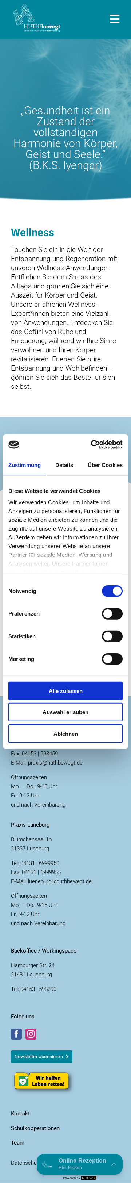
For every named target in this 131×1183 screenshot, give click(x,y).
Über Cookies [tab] (105, 465)
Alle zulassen (66, 691)
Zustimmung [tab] (24, 465)
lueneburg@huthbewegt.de (60, 881)
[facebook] (16, 1034)
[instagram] (30, 1034)
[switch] (112, 613)
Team (17, 1143)
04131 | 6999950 (39, 863)
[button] (80, 1164)
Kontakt (20, 1113)
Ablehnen (65, 733)
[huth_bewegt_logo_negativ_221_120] (37, 7)
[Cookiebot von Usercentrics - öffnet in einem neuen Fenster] (92, 444)
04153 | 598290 (38, 989)
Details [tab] (64, 465)
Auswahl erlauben (65, 712)
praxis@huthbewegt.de (55, 762)
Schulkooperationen (35, 1128)
